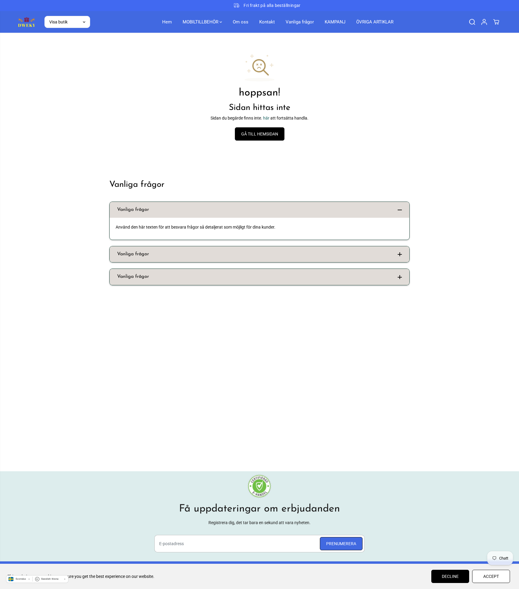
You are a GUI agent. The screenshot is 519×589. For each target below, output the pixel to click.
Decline (450, 576)
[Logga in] (484, 22)
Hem (167, 22)
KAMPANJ (335, 22)
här (266, 118)
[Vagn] (496, 22)
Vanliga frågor (300, 22)
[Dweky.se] (26, 22)
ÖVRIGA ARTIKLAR (374, 22)
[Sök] (472, 22)
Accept (491, 576)
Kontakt (267, 22)
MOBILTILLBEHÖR (201, 22)
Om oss (240, 22)
